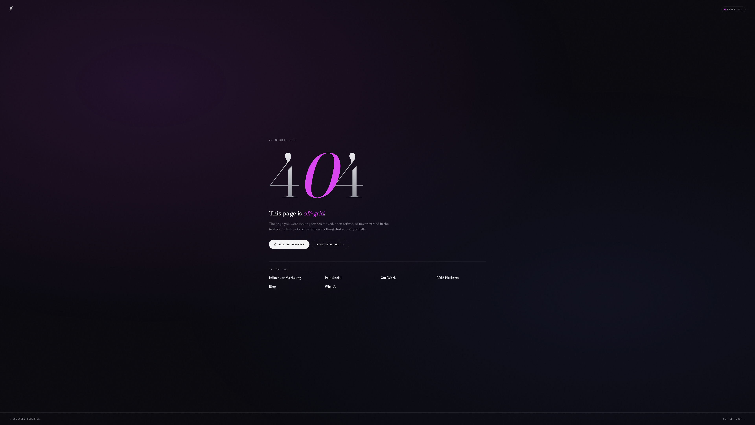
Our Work (388, 278)
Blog (272, 286)
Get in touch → (734, 418)
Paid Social (333, 278)
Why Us (330, 286)
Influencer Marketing (285, 278)
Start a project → (330, 244)
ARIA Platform (447, 278)
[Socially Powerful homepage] (11, 9)
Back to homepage (292, 244)
